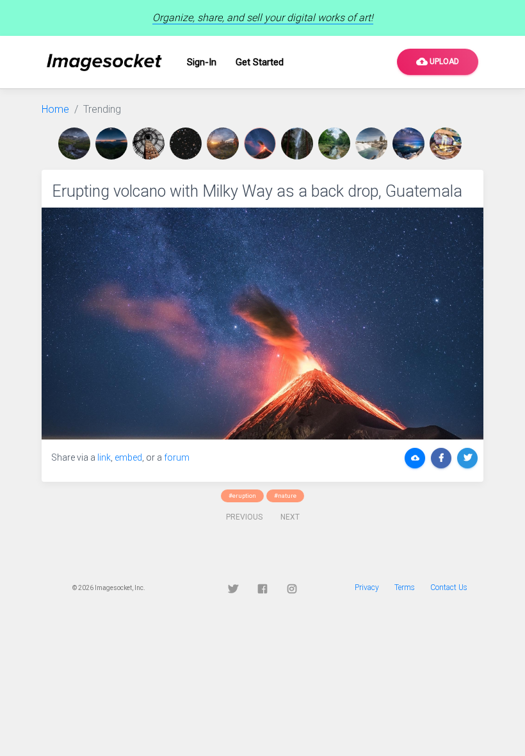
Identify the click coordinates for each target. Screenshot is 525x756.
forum (177, 457)
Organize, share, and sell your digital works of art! (262, 18)
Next (290, 517)
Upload (437, 61)
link (104, 457)
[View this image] (76, 143)
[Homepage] (104, 62)
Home (55, 109)
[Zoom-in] (262, 324)
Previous (244, 517)
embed (128, 457)
